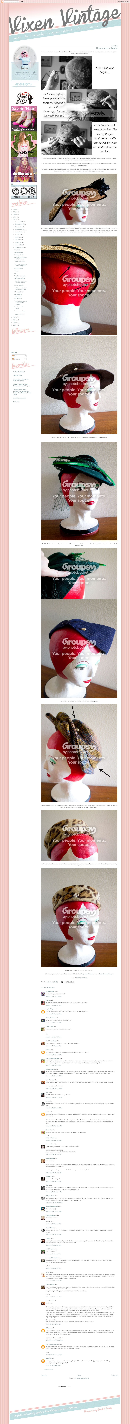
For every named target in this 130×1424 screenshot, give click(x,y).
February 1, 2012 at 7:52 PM (53, 1037)
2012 (14, 219)
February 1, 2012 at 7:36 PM (53, 1014)
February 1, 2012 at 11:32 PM (54, 1076)
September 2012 (19, 229)
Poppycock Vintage (86, 974)
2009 (14, 322)
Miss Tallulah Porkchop (52, 1058)
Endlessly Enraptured (19, 398)
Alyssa (47, 1272)
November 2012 (19, 224)
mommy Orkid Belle (51, 1258)
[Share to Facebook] (71, 982)
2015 (14, 212)
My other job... (18, 298)
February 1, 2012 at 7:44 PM (53, 1023)
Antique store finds (19, 278)
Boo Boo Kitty (50, 1158)
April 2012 (18, 242)
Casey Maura (49, 1228)
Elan (47, 1185)
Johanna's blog (17, 375)
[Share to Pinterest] (73, 982)
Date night (17, 250)
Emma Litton (49, 1026)
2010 (14, 320)
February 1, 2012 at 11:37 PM (54, 1097)
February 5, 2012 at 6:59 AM (54, 1281)
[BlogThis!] (68, 982)
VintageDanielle (50, 1018)
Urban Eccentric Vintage (106, 974)
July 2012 (18, 234)
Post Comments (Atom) (83, 1378)
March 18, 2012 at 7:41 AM (53, 1324)
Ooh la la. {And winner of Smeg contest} (20, 282)
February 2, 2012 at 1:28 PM (53, 1211)
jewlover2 (48, 1176)
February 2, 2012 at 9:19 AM (54, 1192)
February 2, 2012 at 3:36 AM (54, 1154)
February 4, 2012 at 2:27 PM (53, 1268)
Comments (17, 359)
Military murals (18, 285)
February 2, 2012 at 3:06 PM (53, 1224)
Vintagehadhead (50, 1215)
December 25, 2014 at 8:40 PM (54, 1340)
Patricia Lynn (50, 1249)
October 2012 (19, 227)
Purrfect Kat (49, 1144)
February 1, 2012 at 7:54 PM (53, 1046)
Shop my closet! (18, 255)
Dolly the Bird (50, 1196)
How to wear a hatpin (20, 311)
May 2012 (18, 240)
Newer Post (44, 1375)
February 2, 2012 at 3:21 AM (54, 1126)
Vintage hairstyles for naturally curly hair (20, 288)
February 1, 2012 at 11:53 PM (54, 1108)
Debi (47, 1092)
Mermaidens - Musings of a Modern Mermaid (21, 379)
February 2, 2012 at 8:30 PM (53, 1245)
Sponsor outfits (18, 268)
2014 (14, 214)
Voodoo (16, 271)
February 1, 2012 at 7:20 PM (53, 996)
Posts (15, 356)
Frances (48, 1238)
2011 (14, 317)
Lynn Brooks (49, 1080)
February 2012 (19, 247)
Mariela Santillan (51, 1041)
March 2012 (18, 245)
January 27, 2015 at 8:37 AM (54, 1354)
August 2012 (18, 232)
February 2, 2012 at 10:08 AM (54, 1202)
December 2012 (19, 222)
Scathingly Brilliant (19, 372)
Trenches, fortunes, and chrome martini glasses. (20, 302)
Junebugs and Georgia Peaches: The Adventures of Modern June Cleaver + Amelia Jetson (22, 391)
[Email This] (66, 982)
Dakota (48, 1000)
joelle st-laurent (50, 1069)
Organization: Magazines (18, 295)
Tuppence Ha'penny (51, 1138)
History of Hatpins (82, 977)
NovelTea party (18, 252)
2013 (14, 217)
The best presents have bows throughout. (20, 265)
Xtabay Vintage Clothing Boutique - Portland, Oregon (21, 385)
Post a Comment (48, 1369)
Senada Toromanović (52, 1206)
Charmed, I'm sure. (19, 292)
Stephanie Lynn (50, 1009)
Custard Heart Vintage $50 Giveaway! (20, 258)
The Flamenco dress (19, 276)
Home (79, 1375)
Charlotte (48, 1130)
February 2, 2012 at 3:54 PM (53, 1234)
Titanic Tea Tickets (19, 261)
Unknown (48, 1328)
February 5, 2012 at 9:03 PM (53, 1297)
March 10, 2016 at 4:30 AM (53, 1365)
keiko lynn (16, 402)
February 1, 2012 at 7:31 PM (53, 1005)
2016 (14, 209)
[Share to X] (69, 982)
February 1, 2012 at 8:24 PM (53, 1055)
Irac (47, 1101)
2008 (14, 325)
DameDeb (48, 1358)
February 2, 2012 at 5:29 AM (54, 1172)
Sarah (47, 1112)
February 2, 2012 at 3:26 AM (54, 1140)
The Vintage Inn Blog (52, 1344)
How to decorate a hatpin (19, 307)
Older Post (114, 1375)
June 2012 (18, 237)
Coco (15, 273)
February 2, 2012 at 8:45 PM (53, 1254)
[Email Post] (62, 982)
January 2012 (19, 314)
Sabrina (48, 1050)
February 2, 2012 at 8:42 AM (54, 1181)
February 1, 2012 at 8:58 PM (53, 1065)
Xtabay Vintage (50, 1284)
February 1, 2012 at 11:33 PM (54, 1088)
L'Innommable (50, 991)
